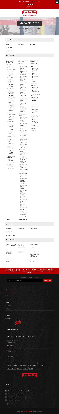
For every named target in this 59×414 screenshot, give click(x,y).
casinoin (50, 269)
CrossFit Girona (13, 345)
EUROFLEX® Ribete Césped (23, 187)
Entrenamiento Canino (34, 261)
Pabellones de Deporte (10, 261)
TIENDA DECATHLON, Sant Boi (16, 340)
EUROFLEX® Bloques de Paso (23, 175)
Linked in (14, 404)
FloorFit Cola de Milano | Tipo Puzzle (35, 116)
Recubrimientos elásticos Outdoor (11, 158)
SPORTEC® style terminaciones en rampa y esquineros (12, 104)
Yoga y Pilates (33, 244)
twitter (8, 404)
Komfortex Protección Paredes (35, 99)
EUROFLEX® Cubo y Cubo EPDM (23, 141)
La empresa (21, 44)
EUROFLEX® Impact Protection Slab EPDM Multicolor (23, 85)
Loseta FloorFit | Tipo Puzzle (35, 121)
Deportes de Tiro (34, 250)
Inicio (42, 33)
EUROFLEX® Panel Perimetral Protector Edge (23, 202)
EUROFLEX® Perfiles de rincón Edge (23, 214)
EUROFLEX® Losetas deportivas (23, 154)
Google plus (11, 404)
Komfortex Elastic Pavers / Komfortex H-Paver (35, 74)
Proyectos (11, 239)
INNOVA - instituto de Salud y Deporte (17, 349)
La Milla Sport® (10, 235)
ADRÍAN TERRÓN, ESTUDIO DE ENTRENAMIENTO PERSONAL (22, 336)
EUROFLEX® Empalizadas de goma (23, 209)
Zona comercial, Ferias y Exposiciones (34, 255)
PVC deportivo (34, 104)
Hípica (19, 260)
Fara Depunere (10, 50)
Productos (12, 55)
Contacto (9, 47)
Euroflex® (21, 228)
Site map (30, 6)
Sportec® (8, 228)
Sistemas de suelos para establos (34, 65)
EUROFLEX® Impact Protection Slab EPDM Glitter (23, 93)
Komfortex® (33, 228)
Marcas (10, 224)
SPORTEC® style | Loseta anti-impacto (11, 97)
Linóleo (8, 219)
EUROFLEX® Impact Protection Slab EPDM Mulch (23, 102)
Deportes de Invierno (21, 251)
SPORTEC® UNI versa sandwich (11, 152)
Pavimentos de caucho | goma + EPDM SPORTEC (10, 61)
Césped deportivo (22, 219)
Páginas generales (14, 39)
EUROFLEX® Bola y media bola (23, 135)
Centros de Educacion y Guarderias (9, 252)
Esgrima (32, 247)
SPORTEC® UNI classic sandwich (11, 118)
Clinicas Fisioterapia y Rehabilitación (22, 245)
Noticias (32, 44)
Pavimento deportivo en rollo (35, 111)
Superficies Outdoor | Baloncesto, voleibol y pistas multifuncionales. (11, 135)
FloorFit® (9, 231)
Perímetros (22, 171)
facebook (6, 404)
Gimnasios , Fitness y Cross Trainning (11, 245)
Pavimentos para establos (34, 60)
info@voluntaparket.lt (25, 1)
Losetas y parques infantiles (23, 60)
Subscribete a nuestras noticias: (29, 277)
